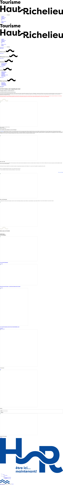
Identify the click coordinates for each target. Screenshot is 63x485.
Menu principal (2, 48)
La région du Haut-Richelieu (7, 477)
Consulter (1, 437)
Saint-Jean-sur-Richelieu (4, 63)
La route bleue (3, 74)
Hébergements (3, 41)
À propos (4, 476)
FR (1, 19)
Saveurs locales (3, 82)
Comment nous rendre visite (7, 478)
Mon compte (5, 475)
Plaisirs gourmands (3, 17)
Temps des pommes (3, 84)
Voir (0, 369)
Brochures (2, 22)
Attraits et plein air (3, 71)
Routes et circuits (3, 76)
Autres (3, 474)
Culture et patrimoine (3, 72)
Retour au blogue (2, 86)
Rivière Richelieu (3, 65)
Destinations (2, 16)
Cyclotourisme (3, 73)
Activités (2, 39)
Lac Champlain (3, 64)
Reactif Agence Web (2, 484)
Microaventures (3, 75)
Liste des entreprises (3, 21)
